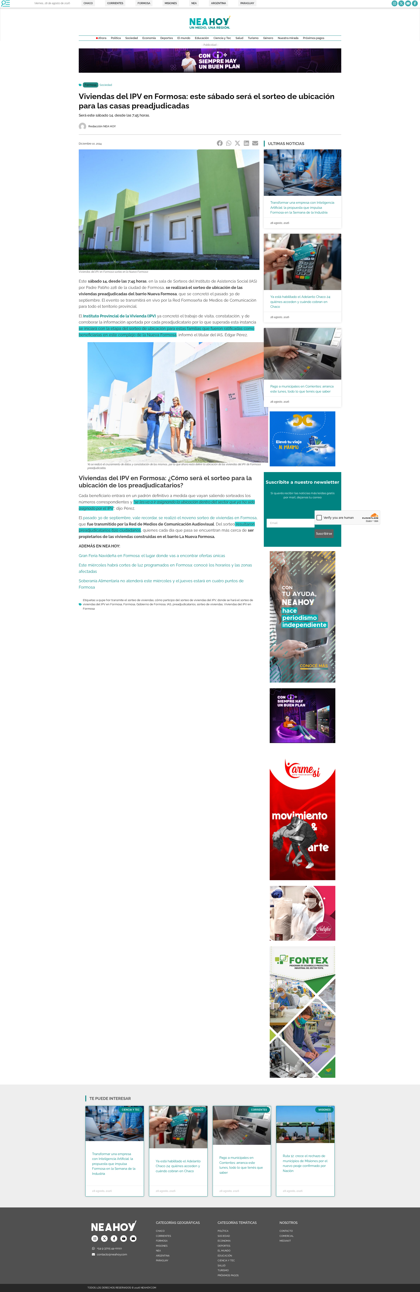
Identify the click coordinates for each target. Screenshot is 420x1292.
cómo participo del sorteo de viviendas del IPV (185, 600)
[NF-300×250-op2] (302, 939)
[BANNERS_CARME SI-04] (302, 879)
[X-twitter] (401, 3)
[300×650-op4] (302, 1076)
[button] (220, 143)
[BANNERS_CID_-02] (210, 71)
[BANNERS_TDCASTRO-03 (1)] (302, 465)
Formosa (90, 85)
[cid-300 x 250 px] (302, 742)
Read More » (100, 1179)
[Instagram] (394, 3)
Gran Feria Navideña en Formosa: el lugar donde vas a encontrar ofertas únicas (152, 555)
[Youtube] (408, 3)
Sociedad (106, 85)
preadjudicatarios (184, 604)
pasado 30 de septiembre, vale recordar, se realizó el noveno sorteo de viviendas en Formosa (170, 517)
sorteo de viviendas (210, 604)
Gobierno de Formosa (151, 604)
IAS (169, 604)
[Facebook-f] (415, 3)
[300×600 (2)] (302, 681)
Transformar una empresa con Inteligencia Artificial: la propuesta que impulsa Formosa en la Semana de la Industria (302, 207)
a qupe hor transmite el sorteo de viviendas (125, 600)
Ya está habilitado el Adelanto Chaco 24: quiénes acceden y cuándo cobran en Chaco (300, 302)
